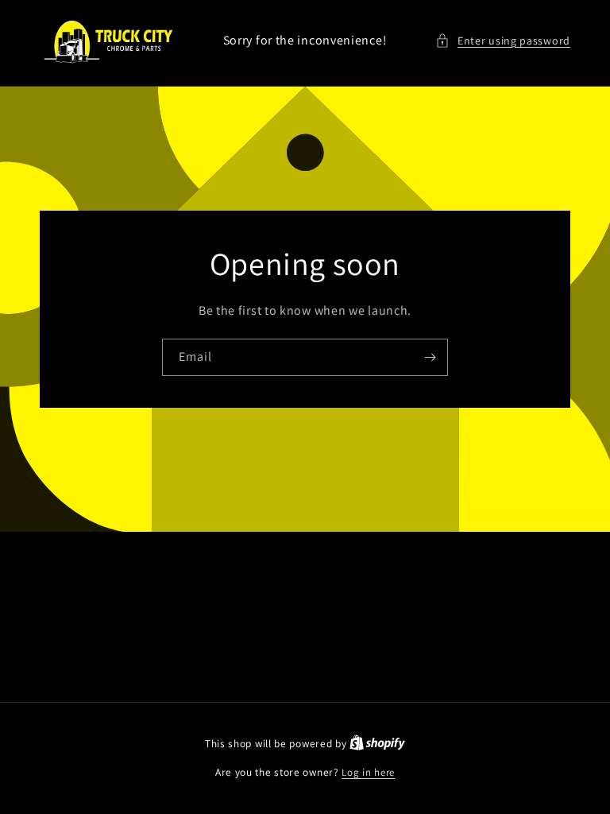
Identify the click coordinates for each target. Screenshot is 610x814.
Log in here (368, 772)
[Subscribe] (429, 356)
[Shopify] (377, 743)
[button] (502, 41)
